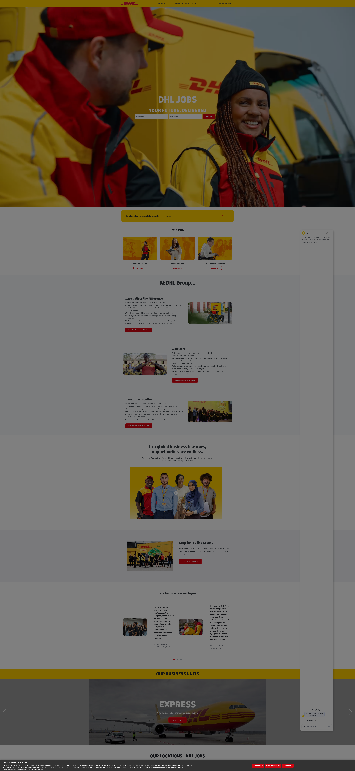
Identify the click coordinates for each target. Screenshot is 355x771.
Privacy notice (33, 769)
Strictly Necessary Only (273, 765)
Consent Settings (258, 765)
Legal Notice (40, 769)
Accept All (288, 765)
